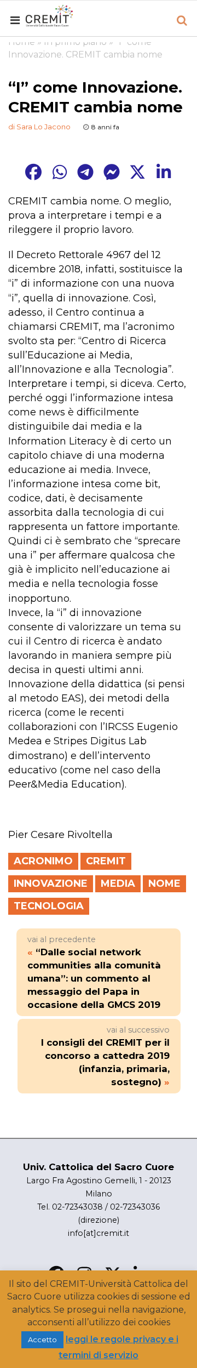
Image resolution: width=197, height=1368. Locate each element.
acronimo (43, 861)
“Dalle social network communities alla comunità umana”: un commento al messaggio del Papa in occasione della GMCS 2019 (94, 978)
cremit (106, 861)
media (118, 883)
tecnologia (49, 906)
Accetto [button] (42, 1339)
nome (164, 883)
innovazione (51, 883)
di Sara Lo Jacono (39, 126)
